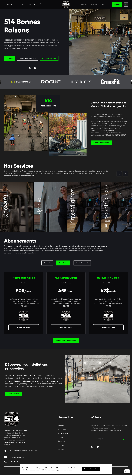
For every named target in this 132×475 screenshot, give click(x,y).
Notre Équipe (63, 433)
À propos (61, 441)
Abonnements (21, 4)
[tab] (47, 263)
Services (61, 425)
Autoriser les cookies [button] (91, 469)
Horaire (84, 4)
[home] (66, 4)
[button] (8, 4)
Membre (61, 449)
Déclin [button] (106, 469)
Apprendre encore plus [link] (64, 470)
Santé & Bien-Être (36, 4)
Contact (105, 4)
